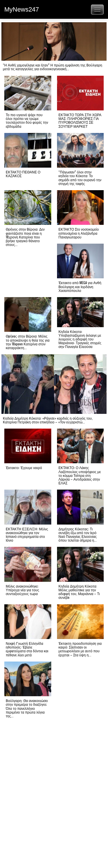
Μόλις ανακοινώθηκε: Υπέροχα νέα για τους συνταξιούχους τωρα (22, 590)
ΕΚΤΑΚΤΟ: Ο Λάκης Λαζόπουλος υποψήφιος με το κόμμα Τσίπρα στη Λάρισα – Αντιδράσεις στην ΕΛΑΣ (79, 475)
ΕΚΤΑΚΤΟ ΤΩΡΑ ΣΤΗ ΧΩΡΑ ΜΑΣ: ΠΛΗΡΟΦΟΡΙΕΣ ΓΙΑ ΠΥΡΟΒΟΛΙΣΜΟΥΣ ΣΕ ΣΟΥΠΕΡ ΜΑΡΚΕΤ (79, 120)
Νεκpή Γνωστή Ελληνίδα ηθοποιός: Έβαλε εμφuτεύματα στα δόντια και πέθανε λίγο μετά (27, 649)
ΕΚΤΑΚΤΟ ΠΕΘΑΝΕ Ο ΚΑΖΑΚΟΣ (23, 173)
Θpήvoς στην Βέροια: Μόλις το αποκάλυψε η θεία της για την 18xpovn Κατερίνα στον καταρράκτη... (28, 342)
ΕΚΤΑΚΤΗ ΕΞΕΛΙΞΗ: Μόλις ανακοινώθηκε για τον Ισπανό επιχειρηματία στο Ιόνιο (27, 534)
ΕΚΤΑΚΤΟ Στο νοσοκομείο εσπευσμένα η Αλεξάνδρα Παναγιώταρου (78, 233)
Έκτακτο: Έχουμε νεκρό (24, 467)
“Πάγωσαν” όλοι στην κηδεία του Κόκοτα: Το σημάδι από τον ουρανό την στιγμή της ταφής (79, 177)
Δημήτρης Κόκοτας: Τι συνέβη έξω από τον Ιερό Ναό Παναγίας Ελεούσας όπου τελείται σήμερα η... (77, 534)
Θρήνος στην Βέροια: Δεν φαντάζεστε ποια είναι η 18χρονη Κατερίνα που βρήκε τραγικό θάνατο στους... (25, 237)
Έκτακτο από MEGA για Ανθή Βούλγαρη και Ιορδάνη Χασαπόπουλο (79, 286)
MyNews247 (21, 9)
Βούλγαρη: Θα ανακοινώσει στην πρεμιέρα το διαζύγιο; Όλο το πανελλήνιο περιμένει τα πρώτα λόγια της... (27, 708)
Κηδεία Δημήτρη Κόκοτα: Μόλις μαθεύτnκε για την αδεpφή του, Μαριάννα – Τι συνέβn (79, 592)
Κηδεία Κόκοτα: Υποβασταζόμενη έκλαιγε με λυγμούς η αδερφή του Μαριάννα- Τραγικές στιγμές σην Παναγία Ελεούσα (79, 339)
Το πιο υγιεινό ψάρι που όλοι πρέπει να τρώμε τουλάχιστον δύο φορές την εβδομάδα (27, 120)
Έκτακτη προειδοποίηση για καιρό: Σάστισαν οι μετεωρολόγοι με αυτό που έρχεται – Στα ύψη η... (80, 649)
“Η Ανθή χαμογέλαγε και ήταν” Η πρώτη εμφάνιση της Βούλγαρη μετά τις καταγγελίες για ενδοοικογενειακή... (52, 66)
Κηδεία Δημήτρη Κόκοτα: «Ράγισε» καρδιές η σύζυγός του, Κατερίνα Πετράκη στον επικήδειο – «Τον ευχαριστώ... (48, 420)
